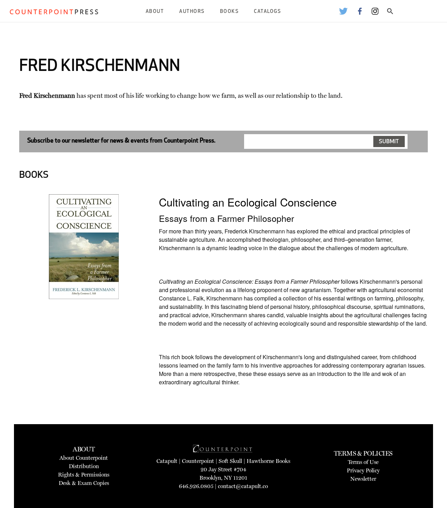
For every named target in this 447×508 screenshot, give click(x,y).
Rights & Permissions (83, 474)
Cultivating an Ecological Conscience (248, 202)
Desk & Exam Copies (84, 483)
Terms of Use (363, 462)
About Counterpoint (83, 458)
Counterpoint (198, 461)
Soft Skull (230, 461)
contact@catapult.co (243, 486)
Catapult (166, 461)
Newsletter (363, 479)
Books (229, 11)
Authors (192, 11)
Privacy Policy (363, 470)
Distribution (84, 466)
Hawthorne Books (268, 461)
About (155, 11)
